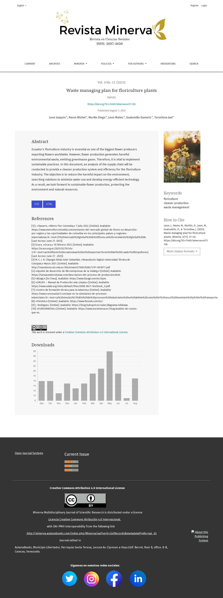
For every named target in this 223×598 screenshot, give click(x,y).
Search (194, 63)
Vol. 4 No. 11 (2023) (111, 82)
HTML (49, 204)
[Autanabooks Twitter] (69, 578)
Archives (54, 63)
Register (194, 5)
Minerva (79, 63)
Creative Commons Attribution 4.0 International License (96, 332)
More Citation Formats (181, 251)
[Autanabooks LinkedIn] (137, 578)
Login (204, 5)
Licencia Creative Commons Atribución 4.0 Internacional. (84, 519)
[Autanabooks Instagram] (91, 578)
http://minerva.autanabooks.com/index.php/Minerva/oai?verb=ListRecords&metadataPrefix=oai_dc (91, 533)
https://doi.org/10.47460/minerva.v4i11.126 (111, 104)
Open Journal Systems (29, 453)
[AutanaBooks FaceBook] (114, 578)
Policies (106, 63)
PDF (36, 204)
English (22, 5)
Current (30, 63)
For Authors (136, 63)
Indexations (168, 63)
